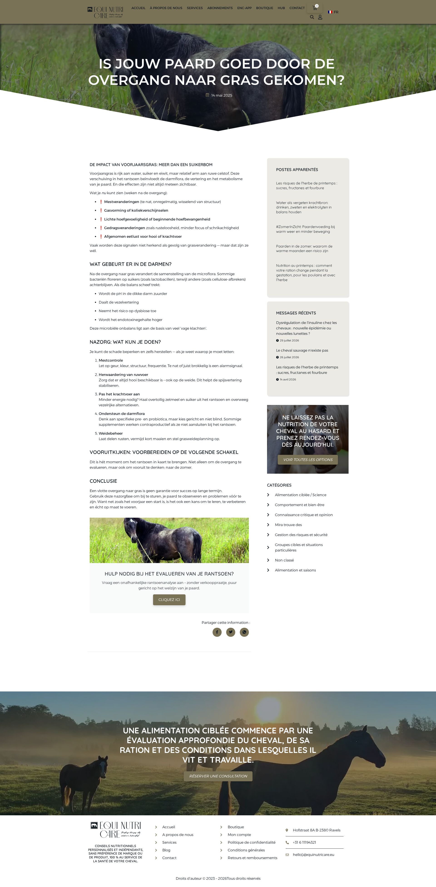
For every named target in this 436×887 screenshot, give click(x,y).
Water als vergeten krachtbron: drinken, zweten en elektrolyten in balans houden (304, 207)
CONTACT (297, 8)
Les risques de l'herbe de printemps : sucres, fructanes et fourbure (306, 185)
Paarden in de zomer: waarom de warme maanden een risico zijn (304, 248)
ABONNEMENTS (220, 8)
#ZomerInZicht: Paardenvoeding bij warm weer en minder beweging (305, 229)
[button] (312, 17)
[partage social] (217, 632)
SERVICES (195, 8)
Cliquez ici (169, 600)
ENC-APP (244, 8)
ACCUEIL (138, 8)
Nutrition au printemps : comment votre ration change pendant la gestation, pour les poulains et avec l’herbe (305, 272)
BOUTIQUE (264, 8)
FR (336, 12)
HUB (281, 8)
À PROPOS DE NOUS (166, 8)
